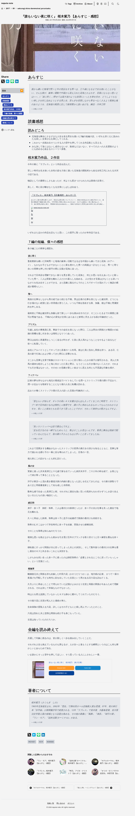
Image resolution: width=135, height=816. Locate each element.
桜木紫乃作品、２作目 (12, 109)
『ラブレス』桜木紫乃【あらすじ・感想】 (44, 772)
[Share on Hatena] (7, 81)
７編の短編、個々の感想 (13, 113)
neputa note (7, 3)
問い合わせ (61, 803)
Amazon (59, 668)
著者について (8, 123)
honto (86, 668)
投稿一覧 (50, 803)
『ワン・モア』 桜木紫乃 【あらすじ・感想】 (45, 761)
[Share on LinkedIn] (17, 81)
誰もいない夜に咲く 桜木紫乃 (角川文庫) (65, 662)
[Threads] (101, 4)
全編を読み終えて (9, 118)
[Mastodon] (97, 4)
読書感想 (6, 101)
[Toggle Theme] (118, 4)
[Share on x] (3, 81)
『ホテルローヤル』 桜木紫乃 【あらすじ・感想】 (109, 761)
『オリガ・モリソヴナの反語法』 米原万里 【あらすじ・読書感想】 (109, 772)
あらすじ (6, 96)
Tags (70, 4)
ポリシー (71, 803)
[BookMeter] (105, 4)
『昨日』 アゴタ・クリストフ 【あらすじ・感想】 (77, 772)
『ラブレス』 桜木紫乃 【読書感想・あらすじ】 (53, 195)
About (89, 4)
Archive (79, 4)
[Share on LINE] (12, 81)
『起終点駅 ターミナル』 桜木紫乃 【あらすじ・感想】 (77, 761)
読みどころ (8, 105)
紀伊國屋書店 (60, 673)
